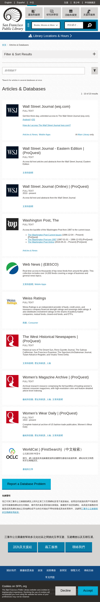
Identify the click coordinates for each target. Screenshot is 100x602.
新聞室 (63, 570)
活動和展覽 (71, 15)
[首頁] (12, 19)
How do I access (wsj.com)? (47, 125)
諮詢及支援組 (22, 547)
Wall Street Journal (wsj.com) (46, 106)
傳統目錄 (88, 570)
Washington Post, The (41, 220)
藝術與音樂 (28, 399)
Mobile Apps (44, 134)
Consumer (33, 323)
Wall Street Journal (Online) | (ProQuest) (56, 186)
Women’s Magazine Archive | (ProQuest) (56, 377)
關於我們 (11, 570)
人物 (49, 363)
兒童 (66, 2)
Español (21, 2)
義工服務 (51, 547)
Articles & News (30, 134)
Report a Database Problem (26, 484)
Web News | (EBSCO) (40, 264)
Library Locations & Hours (51, 36)
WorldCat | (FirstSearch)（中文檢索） (53, 449)
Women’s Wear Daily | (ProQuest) (50, 413)
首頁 (4, 45)
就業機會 (51, 570)
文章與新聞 (28, 173)
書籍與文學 (28, 469)
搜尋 (28, 25)
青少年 (76, 2)
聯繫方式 (75, 570)
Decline (66, 590)
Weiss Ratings (34, 298)
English (8, 2)
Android (26, 120)
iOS (33, 120)
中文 (32, 2)
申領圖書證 (90, 2)
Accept (88, 590)
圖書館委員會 (27, 570)
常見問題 (50, 577)
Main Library (83, 134)
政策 (40, 570)
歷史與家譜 (40, 363)
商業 (25, 323)
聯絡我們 (78, 547)
